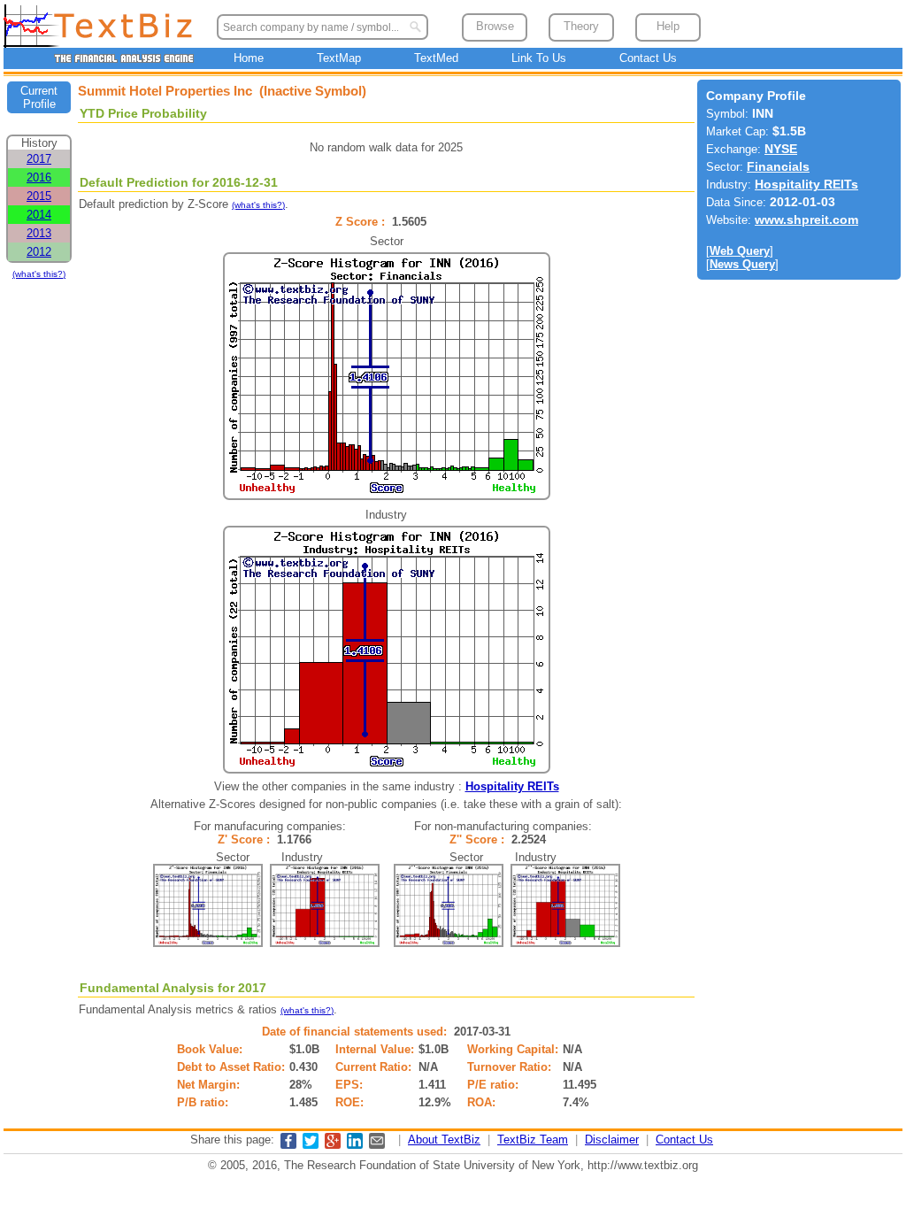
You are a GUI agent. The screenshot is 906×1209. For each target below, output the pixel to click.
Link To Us (538, 58)
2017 (39, 159)
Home (249, 58)
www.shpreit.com (806, 220)
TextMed (436, 58)
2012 (39, 251)
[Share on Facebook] (288, 1144)
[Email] (377, 1144)
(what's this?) (38, 274)
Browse (495, 26)
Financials (778, 166)
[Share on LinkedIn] (355, 1144)
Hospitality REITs (512, 786)
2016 (39, 177)
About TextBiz (444, 1139)
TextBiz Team (532, 1139)
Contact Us (648, 58)
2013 (39, 233)
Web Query (740, 251)
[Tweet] (311, 1144)
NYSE (780, 149)
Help (668, 26)
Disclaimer (612, 1139)
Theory (581, 26)
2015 (39, 196)
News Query (742, 264)
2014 (39, 214)
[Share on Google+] (333, 1144)
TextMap (339, 58)
